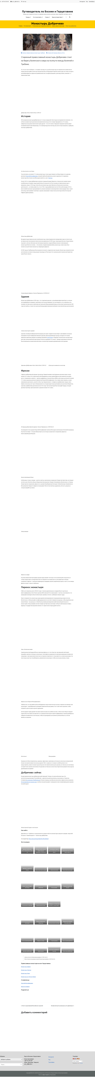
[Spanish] (78, 1059)
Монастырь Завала (26, 966)
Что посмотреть (37, 17)
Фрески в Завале (25, 986)
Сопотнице (50, 337)
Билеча (24, 53)
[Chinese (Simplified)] (73, 1059)
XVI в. (63, 53)
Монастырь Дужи (25, 973)
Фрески (60, 53)
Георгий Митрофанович (32, 176)
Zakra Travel (45, 1074)
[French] (76, 1059)
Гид (87, 1)
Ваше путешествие (57, 17)
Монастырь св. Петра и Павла (28, 976)
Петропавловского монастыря (29, 782)
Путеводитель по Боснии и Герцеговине (47, 11)
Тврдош (50, 178)
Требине (42, 53)
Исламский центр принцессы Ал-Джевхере (62, 1005)
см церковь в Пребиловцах (33, 780)
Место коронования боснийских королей (32, 1005)
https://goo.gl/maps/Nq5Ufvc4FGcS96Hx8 (38, 838)
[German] (77, 1059)
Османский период (52, 53)
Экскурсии (82, 1)
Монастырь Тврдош (26, 970)
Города (28, 17)
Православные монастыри (33, 53)
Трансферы (92, 1)
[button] (27, 849)
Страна (47, 17)
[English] (74, 1059)
